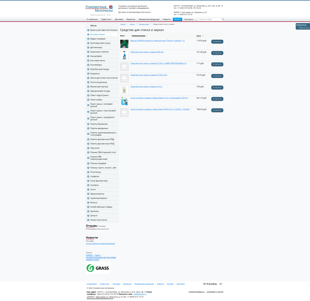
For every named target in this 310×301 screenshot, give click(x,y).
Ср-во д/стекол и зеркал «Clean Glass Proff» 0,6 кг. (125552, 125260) (160, 109)
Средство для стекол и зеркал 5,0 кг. (147, 86)
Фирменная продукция (144, 284)
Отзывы (91, 225)
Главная (122, 24)
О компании (92, 284)
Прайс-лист (104, 284)
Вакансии (127, 284)
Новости (92, 237)
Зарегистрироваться (98, 15)
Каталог (177, 19)
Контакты (181, 284)
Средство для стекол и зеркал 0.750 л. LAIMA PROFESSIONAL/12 (158, 63)
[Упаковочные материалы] (155, 8)
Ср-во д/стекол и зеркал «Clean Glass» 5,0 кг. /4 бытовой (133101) (159, 98)
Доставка (116, 284)
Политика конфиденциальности (100, 298)
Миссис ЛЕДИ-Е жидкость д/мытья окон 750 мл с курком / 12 (158, 40)
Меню (93, 25)
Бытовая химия (144, 24)
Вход (109, 15)
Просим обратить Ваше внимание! (100, 243)
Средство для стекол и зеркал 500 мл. (147, 52)
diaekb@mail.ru (140, 294)
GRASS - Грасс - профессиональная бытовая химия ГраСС (101, 257)
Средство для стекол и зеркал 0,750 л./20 (149, 75)
